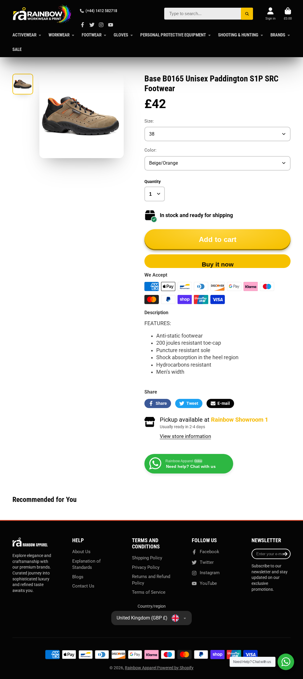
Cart (288, 13)
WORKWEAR (59, 35)
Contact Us (83, 586)
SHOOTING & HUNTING (238, 35)
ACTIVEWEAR (24, 35)
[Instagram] (101, 25)
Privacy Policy (145, 567)
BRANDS (277, 35)
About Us (81, 551)
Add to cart (217, 239)
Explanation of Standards (86, 564)
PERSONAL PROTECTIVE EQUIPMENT (173, 35)
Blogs (77, 577)
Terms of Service (148, 592)
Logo (42, 14)
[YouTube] (110, 25)
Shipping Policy (147, 558)
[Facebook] (82, 25)
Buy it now (217, 264)
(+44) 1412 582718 (101, 10)
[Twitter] (92, 25)
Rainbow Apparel (141, 667)
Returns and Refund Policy (151, 580)
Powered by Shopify (175, 667)
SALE (17, 49)
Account (270, 13)
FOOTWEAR (91, 35)
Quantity (152, 181)
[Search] (247, 14)
